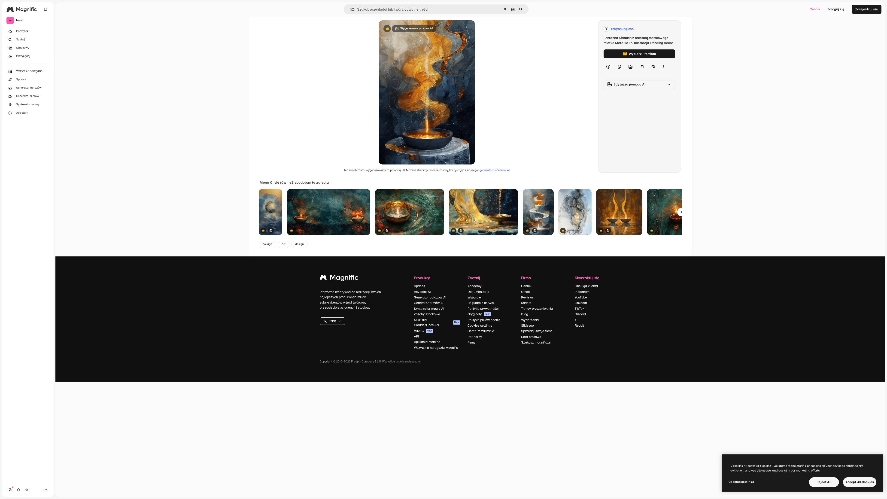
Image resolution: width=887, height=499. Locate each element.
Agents (423, 331)
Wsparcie (474, 297)
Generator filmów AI (429, 303)
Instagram (582, 292)
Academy (475, 286)
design (299, 244)
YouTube (581, 297)
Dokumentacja (478, 292)
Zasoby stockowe (427, 314)
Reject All (824, 482)
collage (267, 244)
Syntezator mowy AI (429, 309)
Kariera (526, 303)
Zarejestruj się (866, 9)
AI (403, 170)
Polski (332, 321)
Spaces (419, 286)
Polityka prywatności (483, 309)
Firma (526, 277)
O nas (525, 292)
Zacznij (474, 277)
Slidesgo (527, 325)
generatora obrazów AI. (495, 170)
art (284, 244)
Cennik (815, 9)
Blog (524, 314)
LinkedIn (581, 303)
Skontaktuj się (587, 277)
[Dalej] (681, 212)
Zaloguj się (835, 9)
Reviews (527, 297)
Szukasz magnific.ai (535, 342)
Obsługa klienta (586, 286)
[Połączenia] (10, 489)
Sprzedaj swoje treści (537, 331)
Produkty (422, 277)
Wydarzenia (530, 320)
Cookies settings (480, 325)
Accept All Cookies (859, 482)
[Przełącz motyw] (26, 489)
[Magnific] (339, 278)
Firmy (472, 342)
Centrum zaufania (481, 331)
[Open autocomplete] (350, 9)
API (416, 336)
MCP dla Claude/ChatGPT (436, 322)
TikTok (579, 309)
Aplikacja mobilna (427, 342)
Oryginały (479, 314)
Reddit (579, 325)
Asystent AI (422, 292)
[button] (332, 321)
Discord (580, 314)
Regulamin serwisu (481, 303)
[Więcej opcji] (663, 66)
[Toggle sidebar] (45, 9)
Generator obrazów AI (430, 297)
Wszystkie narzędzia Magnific (436, 348)
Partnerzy (475, 337)
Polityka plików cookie (484, 320)
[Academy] (18, 489)
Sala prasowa (531, 337)
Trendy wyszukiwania (537, 309)
